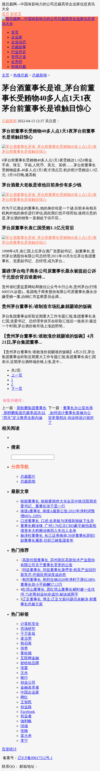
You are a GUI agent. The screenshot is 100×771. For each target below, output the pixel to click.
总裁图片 (27, 476)
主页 (5, 75)
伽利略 (26, 721)
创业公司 (27, 682)
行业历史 (18, 52)
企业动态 (18, 42)
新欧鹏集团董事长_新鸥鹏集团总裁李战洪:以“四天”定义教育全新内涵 (24, 413)
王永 (24, 673)
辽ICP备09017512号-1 (35, 758)
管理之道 (18, 57)
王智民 (26, 702)
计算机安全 (29, 624)
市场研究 (27, 629)
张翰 (24, 731)
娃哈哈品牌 (29, 663)
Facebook (27, 712)
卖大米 (26, 736)
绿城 (24, 726)
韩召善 (26, 643)
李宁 (24, 741)
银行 (24, 678)
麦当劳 (26, 638)
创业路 (26, 707)
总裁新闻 (39, 75)
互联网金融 (29, 658)
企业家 (16, 37)
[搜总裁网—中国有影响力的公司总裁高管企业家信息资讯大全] (50, 24)
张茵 (24, 668)
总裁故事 (18, 47)
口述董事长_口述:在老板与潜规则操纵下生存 (57, 521)
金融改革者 (29, 687)
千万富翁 (27, 633)
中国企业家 (29, 692)
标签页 (15, 14)
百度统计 (9, 749)
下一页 (16, 389)
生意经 (16, 62)
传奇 (24, 648)
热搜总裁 (18, 67)
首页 (5, 14)
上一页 (16, 375)
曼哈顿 (26, 653)
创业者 (26, 716)
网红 (24, 697)
